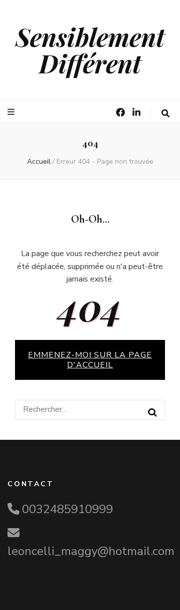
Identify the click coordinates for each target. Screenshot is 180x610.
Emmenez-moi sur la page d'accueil (90, 359)
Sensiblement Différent (90, 50)
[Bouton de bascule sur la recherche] (166, 113)
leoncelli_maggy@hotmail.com (91, 551)
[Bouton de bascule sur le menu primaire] (12, 112)
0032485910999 (67, 509)
